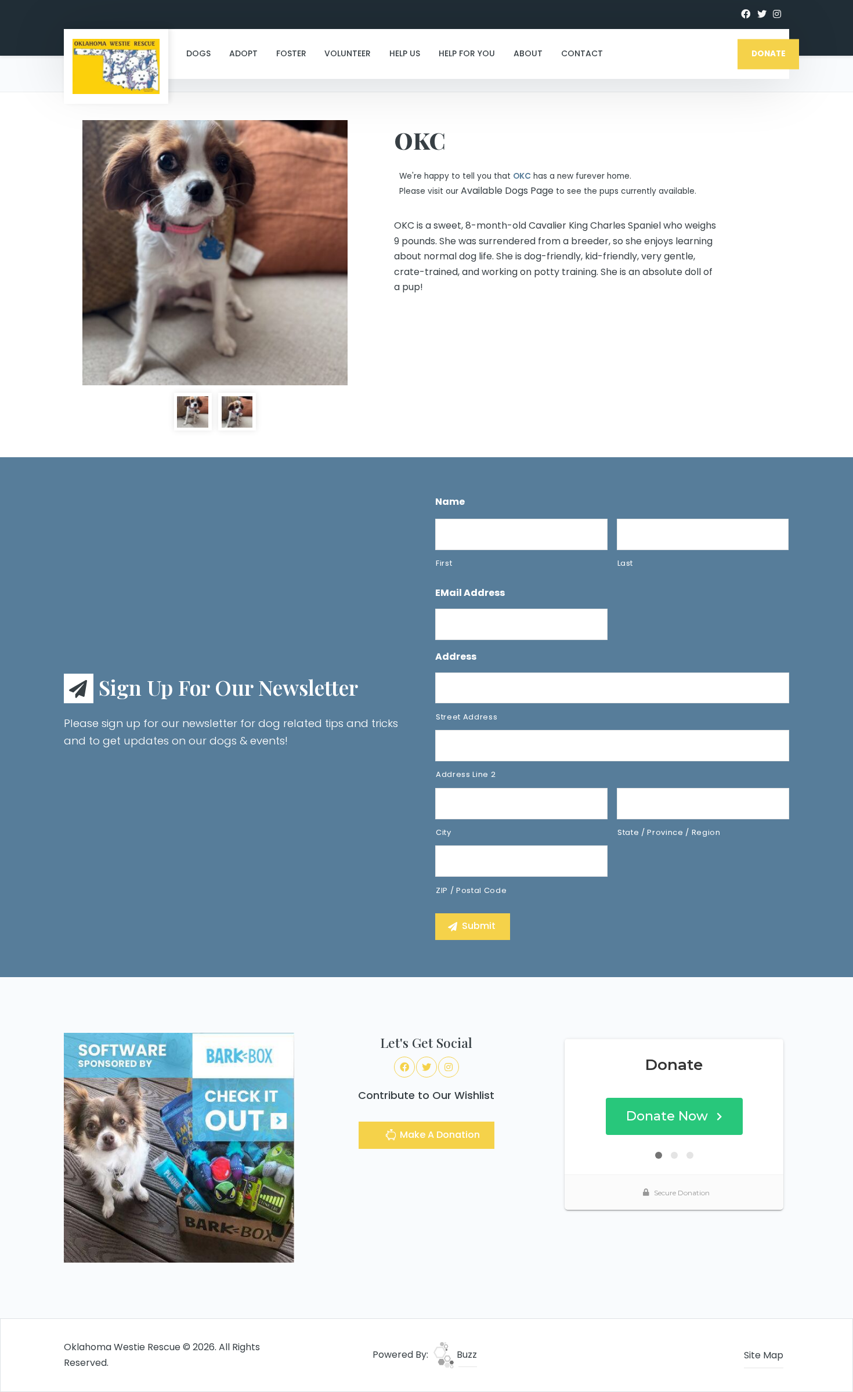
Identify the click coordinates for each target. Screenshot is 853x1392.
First (444, 563)
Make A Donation (438, 1134)
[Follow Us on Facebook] (745, 14)
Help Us (404, 53)
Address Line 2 (466, 774)
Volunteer (347, 53)
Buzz (465, 1354)
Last (625, 563)
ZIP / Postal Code (471, 890)
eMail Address (470, 593)
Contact (582, 53)
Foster (291, 53)
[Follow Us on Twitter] (762, 14)
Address (455, 657)
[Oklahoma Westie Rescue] (116, 66)
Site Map (763, 1355)
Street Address (466, 716)
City (443, 832)
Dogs (198, 53)
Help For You (467, 53)
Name (450, 502)
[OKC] (215, 252)
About (528, 53)
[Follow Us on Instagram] (777, 14)
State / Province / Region (669, 832)
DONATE (768, 53)
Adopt (243, 53)
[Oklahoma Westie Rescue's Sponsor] (179, 1147)
